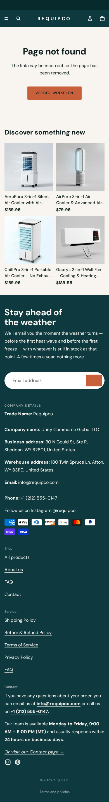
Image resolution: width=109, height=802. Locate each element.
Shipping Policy (20, 620)
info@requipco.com (38, 482)
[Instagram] (7, 761)
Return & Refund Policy (28, 632)
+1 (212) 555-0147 (39, 498)
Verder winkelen (54, 93)
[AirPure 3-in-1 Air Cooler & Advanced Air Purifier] (80, 167)
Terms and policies (55, 792)
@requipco (64, 510)
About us (13, 570)
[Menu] (6, 18)
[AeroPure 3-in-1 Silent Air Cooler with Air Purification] (28, 167)
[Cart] (102, 18)
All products (17, 557)
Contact (12, 594)
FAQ (8, 582)
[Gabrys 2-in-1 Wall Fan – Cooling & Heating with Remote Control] (80, 240)
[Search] (18, 18)
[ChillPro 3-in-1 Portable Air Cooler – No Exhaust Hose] (28, 240)
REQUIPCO (61, 780)
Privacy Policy (18, 657)
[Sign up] (94, 380)
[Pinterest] (17, 761)
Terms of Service (21, 645)
